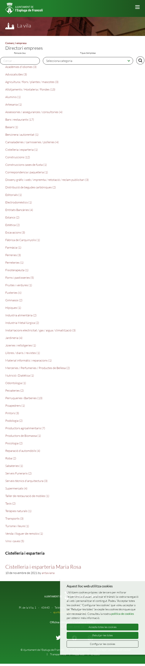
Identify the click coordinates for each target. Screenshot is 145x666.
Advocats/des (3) (16, 74)
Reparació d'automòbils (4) (22, 451)
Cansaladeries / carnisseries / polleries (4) (32, 142)
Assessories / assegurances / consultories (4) (33, 112)
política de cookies (122, 613)
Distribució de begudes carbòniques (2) (30, 187)
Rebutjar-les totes (102, 635)
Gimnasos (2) (13, 300)
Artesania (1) (13, 104)
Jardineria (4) (13, 338)
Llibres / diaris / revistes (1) (22, 353)
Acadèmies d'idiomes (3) (21, 67)
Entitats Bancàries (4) (19, 210)
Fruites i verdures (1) (18, 285)
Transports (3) (14, 518)
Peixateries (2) (14, 390)
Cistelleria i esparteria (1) (21, 149)
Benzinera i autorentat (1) (22, 134)
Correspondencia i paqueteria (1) (26, 172)
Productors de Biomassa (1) (23, 436)
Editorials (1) (13, 195)
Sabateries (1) (14, 466)
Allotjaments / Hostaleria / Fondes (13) (30, 89)
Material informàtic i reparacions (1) (28, 360)
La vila (24, 25)
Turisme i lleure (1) (17, 526)
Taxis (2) (10, 503)
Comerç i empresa (15, 43)
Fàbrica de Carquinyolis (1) (22, 240)
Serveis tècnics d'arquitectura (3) (26, 481)
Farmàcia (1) (13, 247)
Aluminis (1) (13, 97)
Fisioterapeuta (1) (17, 270)
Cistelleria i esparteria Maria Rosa (43, 566)
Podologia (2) (14, 420)
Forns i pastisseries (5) (19, 277)
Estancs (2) (12, 217)
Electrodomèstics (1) (18, 202)
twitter (58, 638)
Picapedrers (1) (15, 405)
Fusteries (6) (13, 293)
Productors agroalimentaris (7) (25, 428)
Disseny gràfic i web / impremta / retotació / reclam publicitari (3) (47, 180)
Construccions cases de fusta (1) (26, 165)
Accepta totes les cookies (102, 627)
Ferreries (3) (13, 255)
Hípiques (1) (13, 308)
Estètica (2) (12, 225)
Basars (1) (11, 127)
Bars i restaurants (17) (19, 119)
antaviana (48, 573)
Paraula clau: (20, 53)
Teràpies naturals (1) (18, 511)
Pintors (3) (12, 413)
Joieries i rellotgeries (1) (20, 345)
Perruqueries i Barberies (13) (23, 398)
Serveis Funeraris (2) (18, 473)
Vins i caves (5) (14, 541)
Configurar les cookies (102, 643)
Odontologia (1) (15, 383)
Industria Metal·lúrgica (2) (22, 323)
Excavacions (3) (15, 232)
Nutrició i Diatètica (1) (19, 375)
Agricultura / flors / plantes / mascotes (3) (32, 82)
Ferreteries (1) (14, 262)
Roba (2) (10, 458)
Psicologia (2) (14, 443)
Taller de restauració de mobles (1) (27, 496)
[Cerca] (140, 60)
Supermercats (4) (16, 488)
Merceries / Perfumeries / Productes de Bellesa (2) (37, 368)
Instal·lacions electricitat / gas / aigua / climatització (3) (40, 330)
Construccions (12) (17, 157)
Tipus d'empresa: (88, 53)
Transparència (58, 654)
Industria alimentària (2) (21, 315)
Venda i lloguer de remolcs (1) (24, 533)
